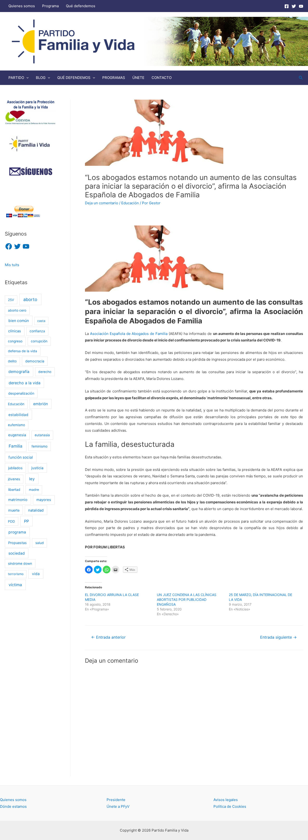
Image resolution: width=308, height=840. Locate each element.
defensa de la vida (22, 351)
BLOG (40, 77)
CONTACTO (162, 77)
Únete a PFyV (118, 806)
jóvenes (14, 479)
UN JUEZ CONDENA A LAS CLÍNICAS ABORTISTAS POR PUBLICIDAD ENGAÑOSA (186, 599)
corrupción (39, 341)
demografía (18, 371)
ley (32, 478)
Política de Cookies (229, 806)
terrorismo (16, 574)
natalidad (36, 510)
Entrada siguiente (278, 637)
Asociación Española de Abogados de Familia (129, 333)
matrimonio (17, 500)
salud (39, 543)
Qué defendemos (80, 6)
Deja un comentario (101, 203)
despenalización (21, 393)
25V (11, 300)
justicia (37, 468)
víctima (15, 584)
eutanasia (42, 435)
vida (36, 573)
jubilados (15, 468)
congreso (15, 341)
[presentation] (26, 77)
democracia (34, 361)
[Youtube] (301, 6)
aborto (30, 299)
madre (34, 490)
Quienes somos (21, 6)
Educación (16, 404)
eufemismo (16, 425)
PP (26, 521)
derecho (44, 372)
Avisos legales (225, 799)
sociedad (16, 553)
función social (20, 457)
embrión (40, 404)
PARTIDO (16, 77)
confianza (37, 331)
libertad (14, 489)
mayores (43, 500)
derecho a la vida (24, 382)
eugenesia (17, 435)
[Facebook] (286, 6)
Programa (50, 6)
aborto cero (17, 310)
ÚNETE (138, 77)
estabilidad (18, 414)
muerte (13, 510)
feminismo (39, 446)
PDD (11, 521)
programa (17, 532)
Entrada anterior (108, 637)
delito (12, 361)
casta (41, 321)
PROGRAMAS (113, 77)
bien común (18, 320)
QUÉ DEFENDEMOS (73, 77)
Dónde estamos (13, 806)
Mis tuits (12, 265)
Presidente (116, 799)
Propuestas (17, 543)
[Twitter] (294, 6)
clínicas (14, 331)
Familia (15, 446)
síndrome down (20, 563)
